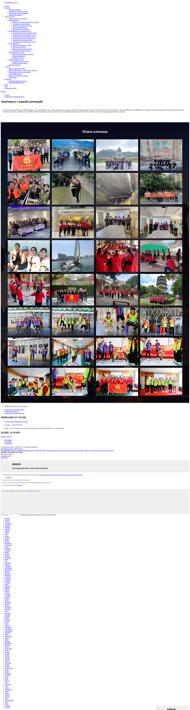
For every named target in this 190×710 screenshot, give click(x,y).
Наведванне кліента (15, 15)
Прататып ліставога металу (22, 51)
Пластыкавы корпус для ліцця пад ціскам (23, 70)
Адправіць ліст (6, 456)
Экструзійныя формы (20, 27)
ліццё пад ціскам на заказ (92, 450)
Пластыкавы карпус (15, 74)
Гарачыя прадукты (7, 449)
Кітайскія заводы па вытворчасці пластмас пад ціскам (65, 450)
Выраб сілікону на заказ (21, 61)
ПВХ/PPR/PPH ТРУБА (16, 83)
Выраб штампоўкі (19, 56)
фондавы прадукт (108, 450)
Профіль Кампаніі (15, 10)
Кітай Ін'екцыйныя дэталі (25, 450)
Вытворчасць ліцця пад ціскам (23, 54)
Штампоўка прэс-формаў (21, 29)
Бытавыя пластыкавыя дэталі (22, 40)
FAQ (6, 86)
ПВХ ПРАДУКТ (40, 450)
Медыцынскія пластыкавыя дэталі (24, 38)
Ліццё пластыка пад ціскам (18, 18)
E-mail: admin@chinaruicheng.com (16, 421)
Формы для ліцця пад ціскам (22, 26)
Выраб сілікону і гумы (16, 59)
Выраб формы (13, 20)
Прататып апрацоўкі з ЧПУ (22, 45)
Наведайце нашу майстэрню (18, 11)
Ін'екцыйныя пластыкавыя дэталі (20, 31)
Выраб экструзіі (18, 58)
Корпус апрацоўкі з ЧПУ (17, 68)
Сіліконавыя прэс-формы (21, 24)
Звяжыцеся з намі (11, 88)
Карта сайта (19, 449)
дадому (7, 6)
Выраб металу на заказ (16, 52)
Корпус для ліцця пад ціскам (18, 75)
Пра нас (7, 8)
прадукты (8, 79)
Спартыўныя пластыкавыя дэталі (24, 36)
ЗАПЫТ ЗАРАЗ (6, 436)
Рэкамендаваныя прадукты (18, 81)
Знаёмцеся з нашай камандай (18, 13)
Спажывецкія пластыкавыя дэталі (24, 42)
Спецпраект (13, 77)
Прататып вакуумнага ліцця (22, 49)
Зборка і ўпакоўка (15, 65)
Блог (6, 84)
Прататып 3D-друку (19, 47)
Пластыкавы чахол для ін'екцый (19, 72)
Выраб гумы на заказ (20, 63)
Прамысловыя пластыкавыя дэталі (24, 34)
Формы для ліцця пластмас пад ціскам (25, 22)
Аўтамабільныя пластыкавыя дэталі (25, 33)
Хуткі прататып (14, 43)
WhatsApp (4, 458)
